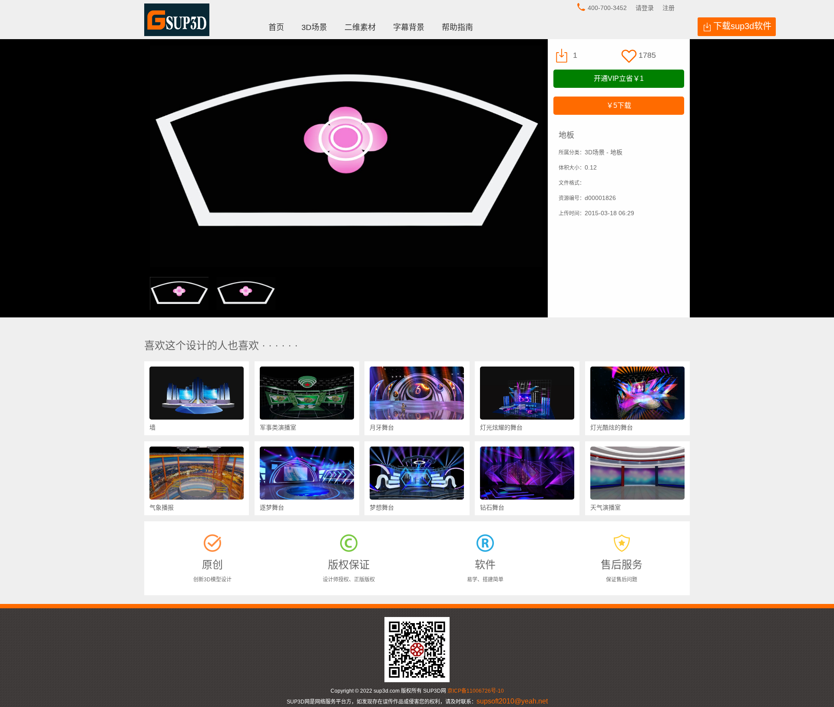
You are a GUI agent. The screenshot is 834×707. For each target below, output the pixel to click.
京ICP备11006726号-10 (475, 691)
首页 (276, 27)
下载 (618, 105)
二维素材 (360, 27)
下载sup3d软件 (742, 26)
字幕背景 (408, 27)
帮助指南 (457, 27)
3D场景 (314, 27)
